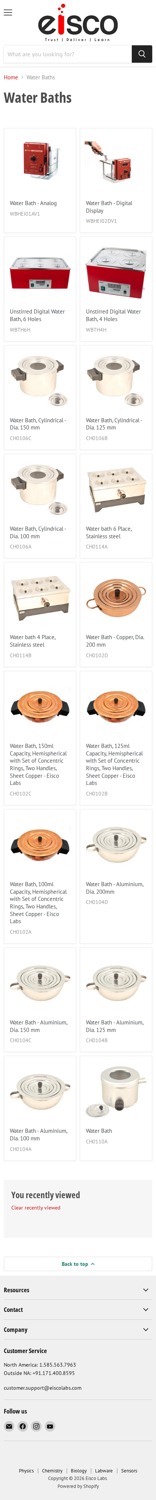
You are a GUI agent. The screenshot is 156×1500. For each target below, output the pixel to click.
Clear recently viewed (36, 1208)
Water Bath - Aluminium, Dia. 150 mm (38, 1026)
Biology (79, 1471)
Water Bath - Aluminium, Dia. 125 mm (114, 1026)
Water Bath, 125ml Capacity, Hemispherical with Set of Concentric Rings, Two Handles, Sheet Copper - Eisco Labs (114, 764)
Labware (104, 1471)
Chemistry (52, 1471)
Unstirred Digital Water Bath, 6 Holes (37, 315)
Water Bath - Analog (33, 203)
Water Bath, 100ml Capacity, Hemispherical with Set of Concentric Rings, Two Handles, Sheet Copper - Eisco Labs (38, 903)
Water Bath (99, 1130)
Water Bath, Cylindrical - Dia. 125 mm (114, 424)
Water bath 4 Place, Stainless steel (32, 640)
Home (11, 77)
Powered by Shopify (78, 1486)
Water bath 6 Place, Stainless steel (108, 532)
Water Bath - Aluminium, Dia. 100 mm (38, 1134)
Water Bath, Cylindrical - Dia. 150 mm (38, 424)
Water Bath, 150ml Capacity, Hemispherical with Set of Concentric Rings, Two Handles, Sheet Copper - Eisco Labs (38, 764)
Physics (26, 1471)
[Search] (142, 54)
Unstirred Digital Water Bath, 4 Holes (113, 315)
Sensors (129, 1471)
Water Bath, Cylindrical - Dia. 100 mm (38, 532)
